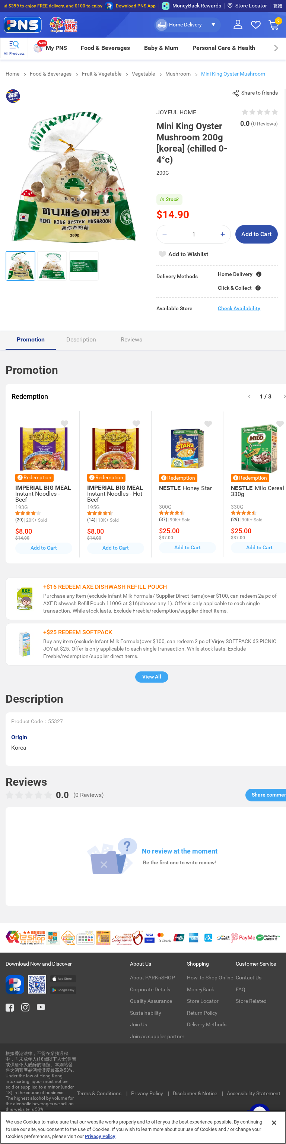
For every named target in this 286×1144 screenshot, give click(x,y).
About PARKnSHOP (152, 978)
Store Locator (251, 6)
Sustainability (145, 1013)
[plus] (222, 234)
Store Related (251, 1001)
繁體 (277, 6)
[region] (143, 1127)
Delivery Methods (206, 1024)
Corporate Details (150, 989)
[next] (276, 48)
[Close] (274, 1123)
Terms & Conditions (100, 1093)
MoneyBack (200, 989)
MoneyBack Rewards (196, 6)
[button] (187, 25)
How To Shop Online (210, 978)
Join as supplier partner (157, 1036)
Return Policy (202, 1013)
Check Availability (239, 308)
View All (151, 677)
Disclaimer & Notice (195, 1093)
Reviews (131, 339)
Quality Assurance (151, 1001)
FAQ (240, 989)
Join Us (138, 1024)
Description (81, 339)
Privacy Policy (147, 1093)
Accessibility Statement (253, 1093)
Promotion (31, 339)
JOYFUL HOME (176, 112)
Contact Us (248, 978)
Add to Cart (256, 234)
